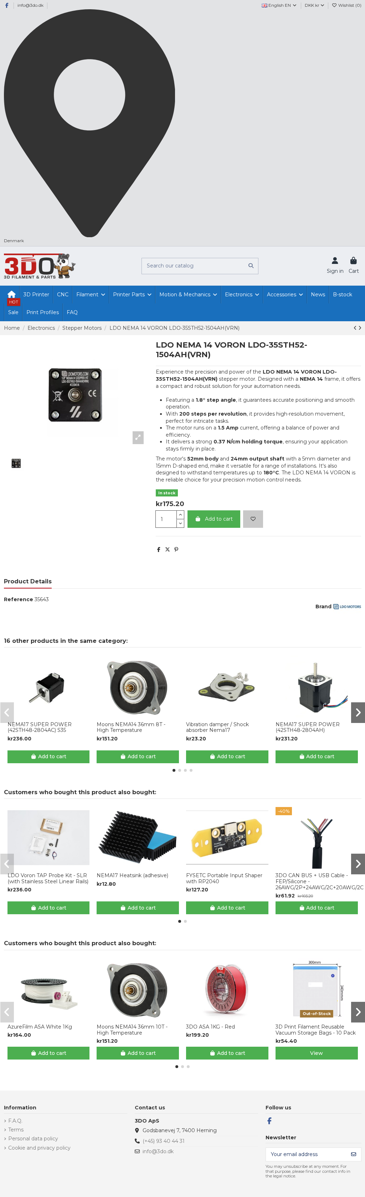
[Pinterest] (176, 549)
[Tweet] (167, 549)
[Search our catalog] (250, 266)
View (316, 1053)
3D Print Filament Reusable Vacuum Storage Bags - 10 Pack (316, 1030)
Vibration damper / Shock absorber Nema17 (217, 728)
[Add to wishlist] (253, 519)
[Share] (158, 549)
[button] (174, 770)
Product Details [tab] (28, 581)
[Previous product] (356, 328)
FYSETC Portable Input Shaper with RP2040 (224, 879)
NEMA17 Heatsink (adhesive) (132, 876)
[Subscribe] (353, 1154)
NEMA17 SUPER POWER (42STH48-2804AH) (308, 728)
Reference (18, 599)
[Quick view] (53, 715)
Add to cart (219, 519)
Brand (323, 606)
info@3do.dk (30, 5)
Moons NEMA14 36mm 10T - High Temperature (132, 1030)
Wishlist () (349, 5)
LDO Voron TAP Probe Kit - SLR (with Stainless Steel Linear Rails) (47, 879)
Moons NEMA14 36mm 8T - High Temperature (131, 728)
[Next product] (359, 328)
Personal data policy (33, 1138)
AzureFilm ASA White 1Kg (39, 1027)
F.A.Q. (15, 1121)
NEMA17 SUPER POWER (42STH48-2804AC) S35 (39, 728)
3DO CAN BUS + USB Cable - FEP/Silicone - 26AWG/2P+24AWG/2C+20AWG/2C (317, 881)
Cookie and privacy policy (39, 1148)
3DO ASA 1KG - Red (210, 1027)
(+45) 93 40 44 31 (164, 1141)
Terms (16, 1129)
